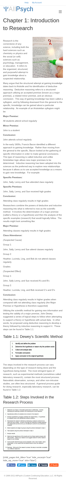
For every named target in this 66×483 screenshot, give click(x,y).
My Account (37, 3)
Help (27, 3)
